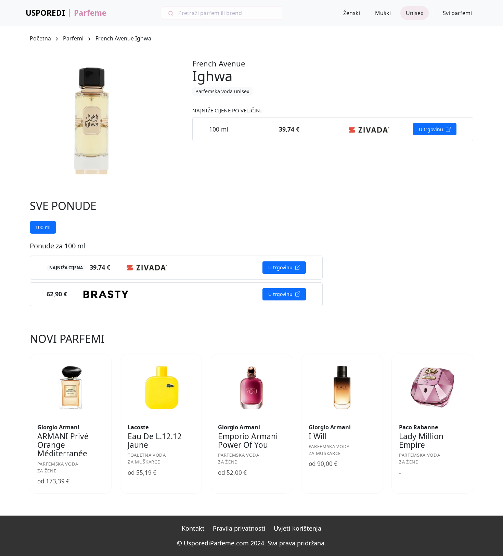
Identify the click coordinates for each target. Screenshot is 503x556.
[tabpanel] (176, 274)
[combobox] (222, 13)
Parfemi (73, 38)
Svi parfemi (457, 13)
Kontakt (193, 528)
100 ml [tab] (43, 227)
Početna (40, 38)
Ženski (351, 13)
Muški (383, 13)
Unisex (414, 13)
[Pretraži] (170, 13)
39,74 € (100, 267)
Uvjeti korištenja (297, 528)
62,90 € (57, 294)
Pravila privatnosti (239, 528)
